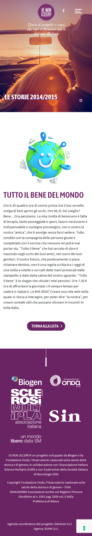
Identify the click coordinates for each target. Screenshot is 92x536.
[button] (80, 100)
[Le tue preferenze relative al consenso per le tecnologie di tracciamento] (84, 528)
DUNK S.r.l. (52, 529)
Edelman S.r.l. (63, 524)
